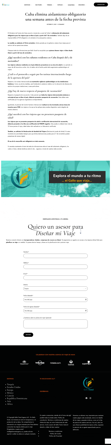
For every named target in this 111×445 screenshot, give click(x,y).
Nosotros (71, 5)
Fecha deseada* (28, 296)
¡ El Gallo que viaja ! (88, 436)
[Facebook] (86, 398)
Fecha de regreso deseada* (31, 307)
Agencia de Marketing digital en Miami (88, 433)
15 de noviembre (29, 43)
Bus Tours (38, 5)
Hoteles (60, 5)
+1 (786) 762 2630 (47, 384)
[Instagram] (90, 398)
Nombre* (26, 252)
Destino (25, 285)
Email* (25, 274)
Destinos (27, 5)
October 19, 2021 (52, 24)
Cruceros (81, 5)
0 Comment (61, 24)
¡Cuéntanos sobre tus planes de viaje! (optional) (37, 318)
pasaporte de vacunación (22, 95)
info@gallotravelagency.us (51, 396)
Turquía (49, 5)
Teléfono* (26, 263)
